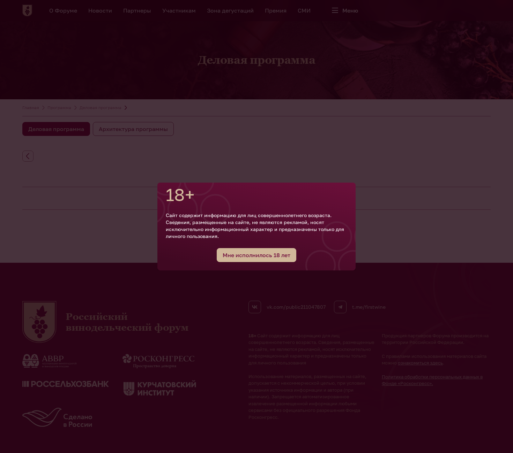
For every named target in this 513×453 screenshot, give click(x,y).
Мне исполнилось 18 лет (256, 255)
